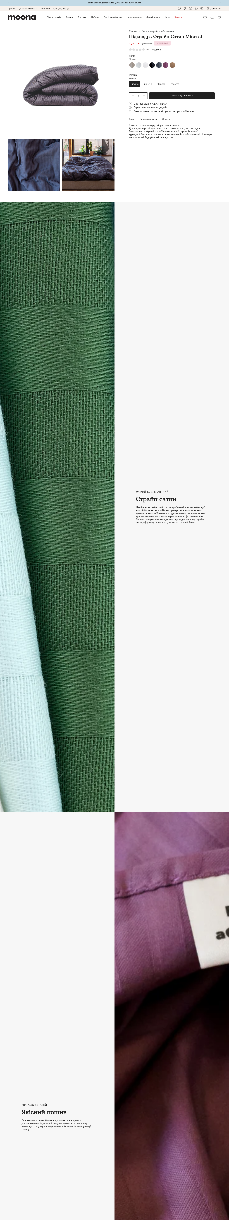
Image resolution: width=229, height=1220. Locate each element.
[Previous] (9, 2)
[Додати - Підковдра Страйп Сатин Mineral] (144, 95)
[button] (69, 17)
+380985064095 (61, 8)
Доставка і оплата (28, 8)
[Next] (219, 2)
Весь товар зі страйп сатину (158, 31)
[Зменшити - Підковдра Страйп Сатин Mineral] (132, 95)
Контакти (45, 8)
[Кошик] (219, 17)
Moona (133, 31)
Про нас (12, 8)
